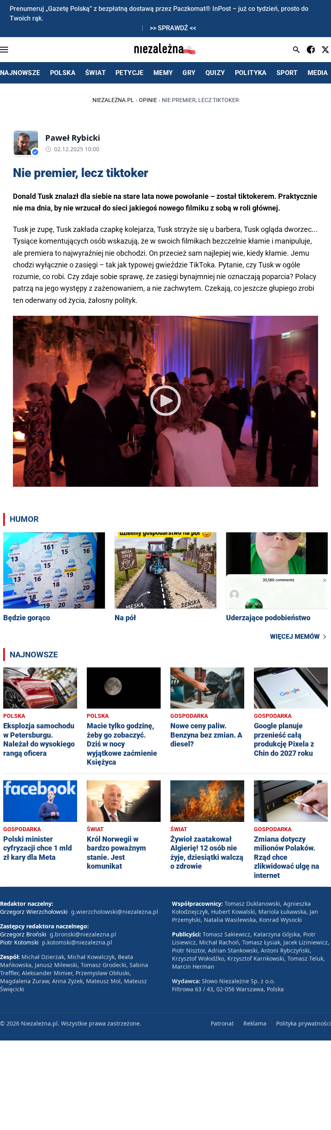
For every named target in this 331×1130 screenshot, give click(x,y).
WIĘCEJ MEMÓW (295, 636)
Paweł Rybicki (72, 137)
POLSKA (62, 73)
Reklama (254, 1023)
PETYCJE (129, 73)
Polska (14, 716)
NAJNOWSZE (20, 73)
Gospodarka (189, 716)
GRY (188, 73)
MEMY (163, 73)
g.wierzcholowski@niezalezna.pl (114, 911)
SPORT (287, 73)
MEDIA (318, 73)
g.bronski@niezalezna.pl (83, 934)
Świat (95, 829)
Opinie (148, 100)
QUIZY (215, 73)
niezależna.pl (113, 100)
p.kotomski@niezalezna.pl (77, 942)
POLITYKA (251, 73)
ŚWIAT (95, 73)
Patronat (222, 1023)
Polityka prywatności (303, 1023)
